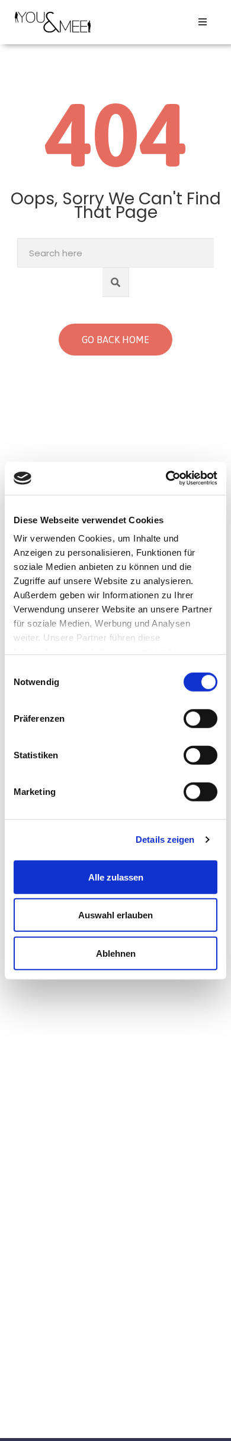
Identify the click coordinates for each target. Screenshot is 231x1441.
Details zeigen (165, 839)
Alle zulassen (115, 877)
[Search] (115, 282)
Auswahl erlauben (115, 915)
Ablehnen (116, 953)
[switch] (200, 718)
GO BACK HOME (115, 339)
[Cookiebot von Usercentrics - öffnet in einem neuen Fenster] (166, 478)
